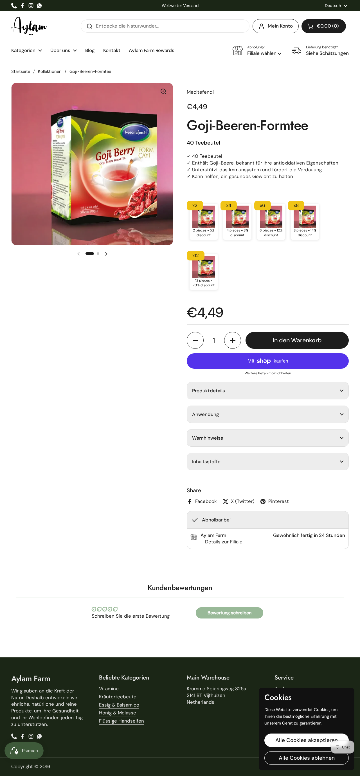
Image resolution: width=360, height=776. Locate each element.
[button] (324, 26)
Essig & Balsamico (119, 705)
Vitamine (109, 688)
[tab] (221, 542)
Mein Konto (280, 26)
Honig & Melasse (117, 713)
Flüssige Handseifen (121, 721)
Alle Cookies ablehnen (307, 757)
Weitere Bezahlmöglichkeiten (268, 373)
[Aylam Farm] (29, 26)
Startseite (20, 71)
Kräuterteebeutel (118, 697)
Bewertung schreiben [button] (229, 613)
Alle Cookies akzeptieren (306, 740)
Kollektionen (50, 71)
